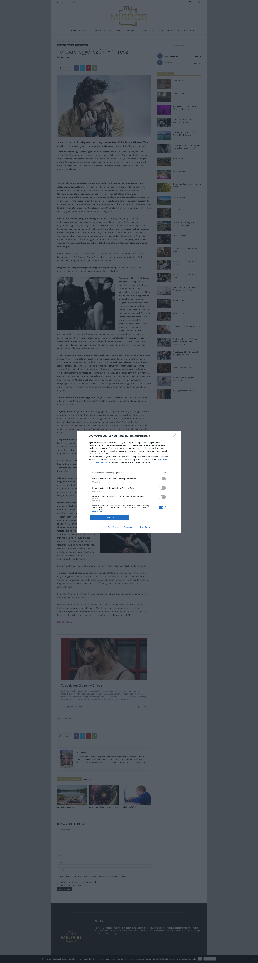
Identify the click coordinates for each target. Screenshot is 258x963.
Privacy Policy (144, 527)
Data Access (129, 527)
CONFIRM (110, 517)
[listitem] (129, 472)
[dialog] (129, 481)
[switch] (162, 478)
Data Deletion (114, 527)
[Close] (175, 436)
